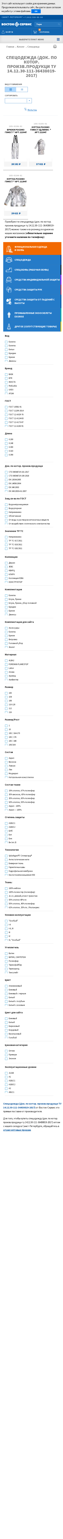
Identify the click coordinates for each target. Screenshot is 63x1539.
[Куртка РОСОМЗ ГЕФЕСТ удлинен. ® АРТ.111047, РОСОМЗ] (40, 147)
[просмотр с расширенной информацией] (10, 89)
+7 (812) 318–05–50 (32, 17)
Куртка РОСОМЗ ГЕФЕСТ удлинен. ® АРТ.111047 (40, 130)
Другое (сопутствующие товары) (36, 326)
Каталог (21, 47)
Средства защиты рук (28, 289)
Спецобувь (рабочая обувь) (32, 269)
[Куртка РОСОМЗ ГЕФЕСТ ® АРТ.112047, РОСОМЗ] (15, 196)
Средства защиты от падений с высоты (35, 301)
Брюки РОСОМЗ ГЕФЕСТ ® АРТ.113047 (16, 131)
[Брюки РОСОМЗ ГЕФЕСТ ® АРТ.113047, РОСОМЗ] (15, 147)
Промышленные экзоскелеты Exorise (33, 314)
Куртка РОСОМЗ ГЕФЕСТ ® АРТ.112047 (16, 180)
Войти (9, 32)
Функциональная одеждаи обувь (31, 248)
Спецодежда (33, 47)
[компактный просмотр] (21, 89)
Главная (10, 47)
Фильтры (32, 109)
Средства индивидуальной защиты (37, 279)
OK (36, 11)
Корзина (44, 31)
